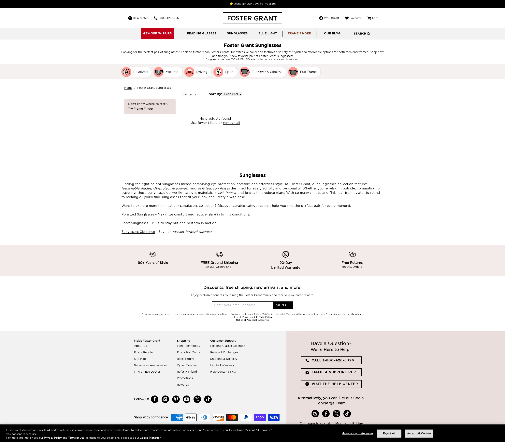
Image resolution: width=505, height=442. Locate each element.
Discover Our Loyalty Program (254, 4)
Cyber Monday (187, 365)
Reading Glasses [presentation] (201, 33)
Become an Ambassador (150, 365)
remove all (231, 122)
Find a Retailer (144, 352)
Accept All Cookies (419, 433)
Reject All (389, 433)
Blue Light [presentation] (267, 33)
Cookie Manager (150, 438)
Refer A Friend (187, 371)
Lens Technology (188, 346)
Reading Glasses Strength (228, 346)
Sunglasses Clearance (138, 231)
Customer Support (223, 340)
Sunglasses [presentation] (237, 33)
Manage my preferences (357, 433)
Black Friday (185, 359)
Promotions (185, 378)
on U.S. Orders (352, 267)
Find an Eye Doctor (147, 371)
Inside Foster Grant (147, 340)
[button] (201, 33)
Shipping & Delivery (223, 359)
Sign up (283, 305)
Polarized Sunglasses (138, 214)
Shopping (183, 340)
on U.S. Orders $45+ (219, 267)
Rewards (183, 384)
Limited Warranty (222, 365)
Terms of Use (76, 438)
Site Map (140, 359)
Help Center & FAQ (223, 371)
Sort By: (215, 94)
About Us (140, 346)
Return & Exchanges (224, 352)
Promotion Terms (188, 352)
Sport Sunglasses (135, 223)
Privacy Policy (53, 438)
